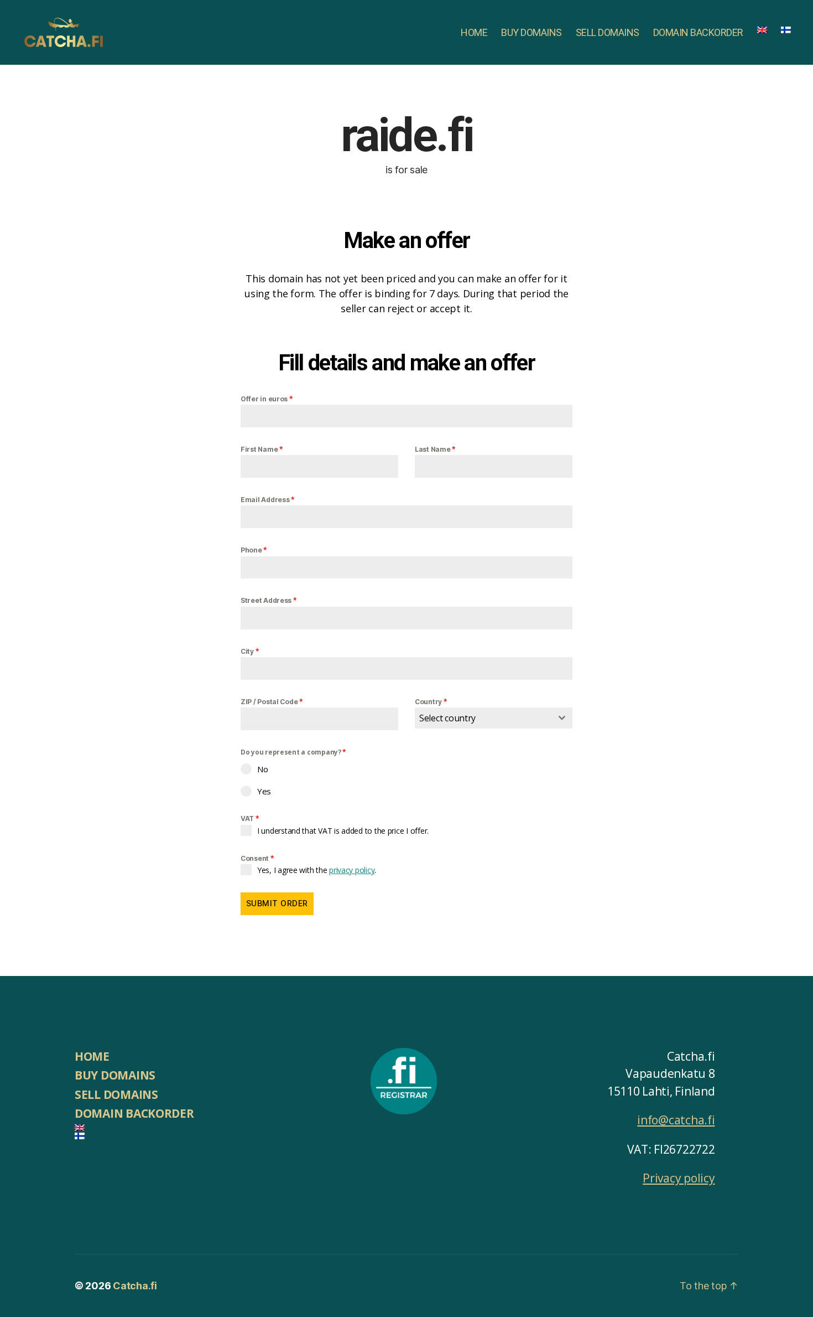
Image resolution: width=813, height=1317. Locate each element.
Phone (254, 550)
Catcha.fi (135, 1286)
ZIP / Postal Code (272, 701)
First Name (262, 449)
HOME (474, 32)
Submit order (277, 903)
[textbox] (483, 718)
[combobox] (493, 718)
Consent (257, 858)
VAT (250, 818)
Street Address (269, 600)
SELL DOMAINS (607, 32)
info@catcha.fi (676, 1120)
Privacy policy (679, 1178)
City (250, 651)
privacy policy (351, 870)
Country (431, 701)
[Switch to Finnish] (786, 30)
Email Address (268, 499)
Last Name (435, 449)
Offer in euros (267, 399)
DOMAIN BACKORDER (698, 32)
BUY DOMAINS (531, 32)
